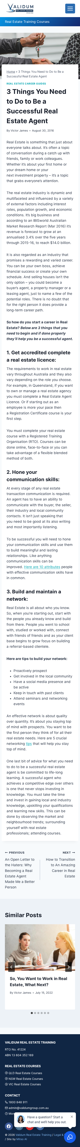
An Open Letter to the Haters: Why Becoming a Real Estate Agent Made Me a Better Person (20, 870)
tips (29, 744)
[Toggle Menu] (70, 8)
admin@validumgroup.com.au (29, 1108)
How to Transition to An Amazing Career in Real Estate (60, 864)
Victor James (19, 130)
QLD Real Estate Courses (25, 1073)
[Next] (68, 967)
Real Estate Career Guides (26, 83)
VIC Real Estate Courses (25, 1084)
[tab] (32, 1013)
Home (11, 71)
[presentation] (40, 947)
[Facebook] (9, 1126)
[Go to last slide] (11, 967)
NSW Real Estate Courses (26, 1078)
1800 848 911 (18, 1102)
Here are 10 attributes (42, 567)
